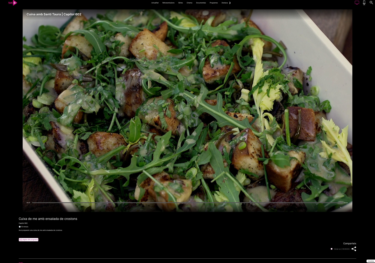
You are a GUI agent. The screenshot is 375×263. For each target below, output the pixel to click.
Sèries (180, 3)
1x (340, 207)
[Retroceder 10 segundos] (177, 111)
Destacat (225, 3)
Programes (214, 3)
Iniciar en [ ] (342, 249)
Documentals (201, 3)
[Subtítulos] (329, 207)
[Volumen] (29, 207)
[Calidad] (335, 207)
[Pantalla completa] (346, 207)
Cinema (189, 3)
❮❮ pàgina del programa (28, 239)
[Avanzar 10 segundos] (198, 111)
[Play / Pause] (187, 111)
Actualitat (155, 3)
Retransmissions (168, 3)
